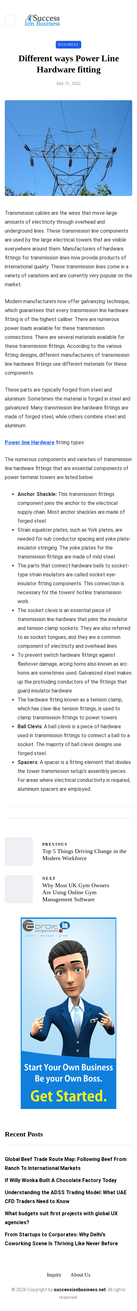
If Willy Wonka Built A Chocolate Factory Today (61, 1180)
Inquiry (54, 1274)
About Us (80, 1274)
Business (68, 44)
